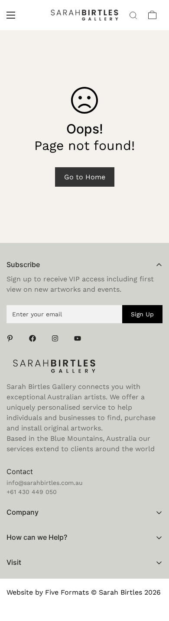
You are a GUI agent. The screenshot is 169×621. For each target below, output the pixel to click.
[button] (152, 15)
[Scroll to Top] (153, 575)
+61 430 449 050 (31, 491)
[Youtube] (80, 338)
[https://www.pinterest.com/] (12, 338)
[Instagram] (58, 338)
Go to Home (84, 177)
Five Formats (67, 592)
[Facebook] (35, 338)
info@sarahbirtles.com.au (44, 482)
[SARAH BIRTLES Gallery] (85, 15)
